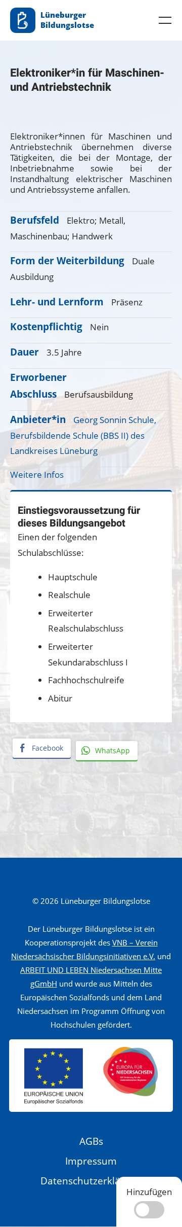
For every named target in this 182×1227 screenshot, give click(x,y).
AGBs (91, 1141)
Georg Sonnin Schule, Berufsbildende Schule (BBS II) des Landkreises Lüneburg (83, 435)
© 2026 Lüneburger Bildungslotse (91, 901)
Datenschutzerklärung (91, 1180)
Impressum (91, 1161)
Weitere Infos (37, 474)
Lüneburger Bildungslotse (67, 20)
